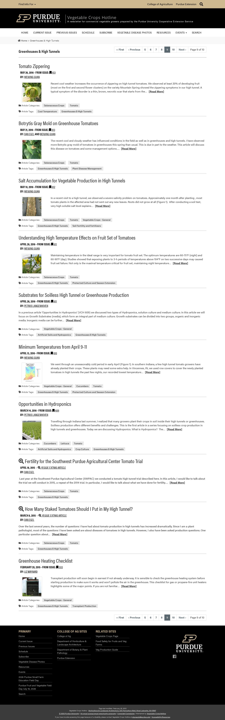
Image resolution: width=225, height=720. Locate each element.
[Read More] (156, 91)
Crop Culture (82, 449)
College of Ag (64, 636)
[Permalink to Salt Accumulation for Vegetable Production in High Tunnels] (32, 206)
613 (54, 72)
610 (55, 353)
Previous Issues (66, 32)
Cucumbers (82, 386)
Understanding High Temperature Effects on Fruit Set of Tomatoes (77, 237)
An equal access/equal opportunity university (98, 713)
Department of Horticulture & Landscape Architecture (71, 642)
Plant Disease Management (87, 168)
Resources (164, 32)
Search (196, 32)
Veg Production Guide (107, 649)
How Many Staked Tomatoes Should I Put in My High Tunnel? (79, 508)
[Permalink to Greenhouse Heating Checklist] (32, 587)
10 (173, 49)
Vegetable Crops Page (107, 636)
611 (55, 244)
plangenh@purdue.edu (141, 717)
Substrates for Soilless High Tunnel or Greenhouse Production (74, 294)
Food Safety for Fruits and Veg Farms (111, 642)
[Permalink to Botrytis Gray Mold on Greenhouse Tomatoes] (32, 149)
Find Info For (26, 4)
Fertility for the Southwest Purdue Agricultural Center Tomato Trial (84, 461)
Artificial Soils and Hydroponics (54, 334)
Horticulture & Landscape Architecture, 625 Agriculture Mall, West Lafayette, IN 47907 (122, 710)
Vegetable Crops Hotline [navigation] (91, 17)
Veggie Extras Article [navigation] (53, 467)
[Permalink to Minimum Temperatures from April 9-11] (32, 373)
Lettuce (65, 443)
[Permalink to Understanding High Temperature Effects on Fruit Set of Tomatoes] (32, 264)
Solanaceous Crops (54, 105)
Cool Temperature (47, 111)
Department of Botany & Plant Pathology (72, 651)
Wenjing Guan (32, 77)
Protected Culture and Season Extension (93, 283)
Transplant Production (84, 606)
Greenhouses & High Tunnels (76, 111)
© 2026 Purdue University (69, 713)
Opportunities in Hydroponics (45, 403)
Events (180, 32)
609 (57, 410)
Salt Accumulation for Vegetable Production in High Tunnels (72, 180)
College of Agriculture (160, 4)
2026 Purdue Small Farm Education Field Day (31, 678)
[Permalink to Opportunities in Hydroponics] (32, 430)
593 (61, 567)
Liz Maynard (31, 571)
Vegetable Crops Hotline (156, 713)
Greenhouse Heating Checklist (45, 560)
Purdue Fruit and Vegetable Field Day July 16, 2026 (35, 687)
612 (53, 187)
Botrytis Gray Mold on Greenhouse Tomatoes (58, 123)
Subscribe (105, 32)
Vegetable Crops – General (97, 219)
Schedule (88, 32)
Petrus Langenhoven (36, 306)
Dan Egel (29, 134)
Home (24, 32)
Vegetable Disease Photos (134, 32)
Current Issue (42, 32)
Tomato (74, 105)
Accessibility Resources (161, 717)
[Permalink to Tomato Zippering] (32, 92)
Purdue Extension (186, 4)
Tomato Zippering (34, 66)
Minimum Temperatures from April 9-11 (53, 346)
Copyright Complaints (126, 713)
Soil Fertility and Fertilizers (86, 225)
